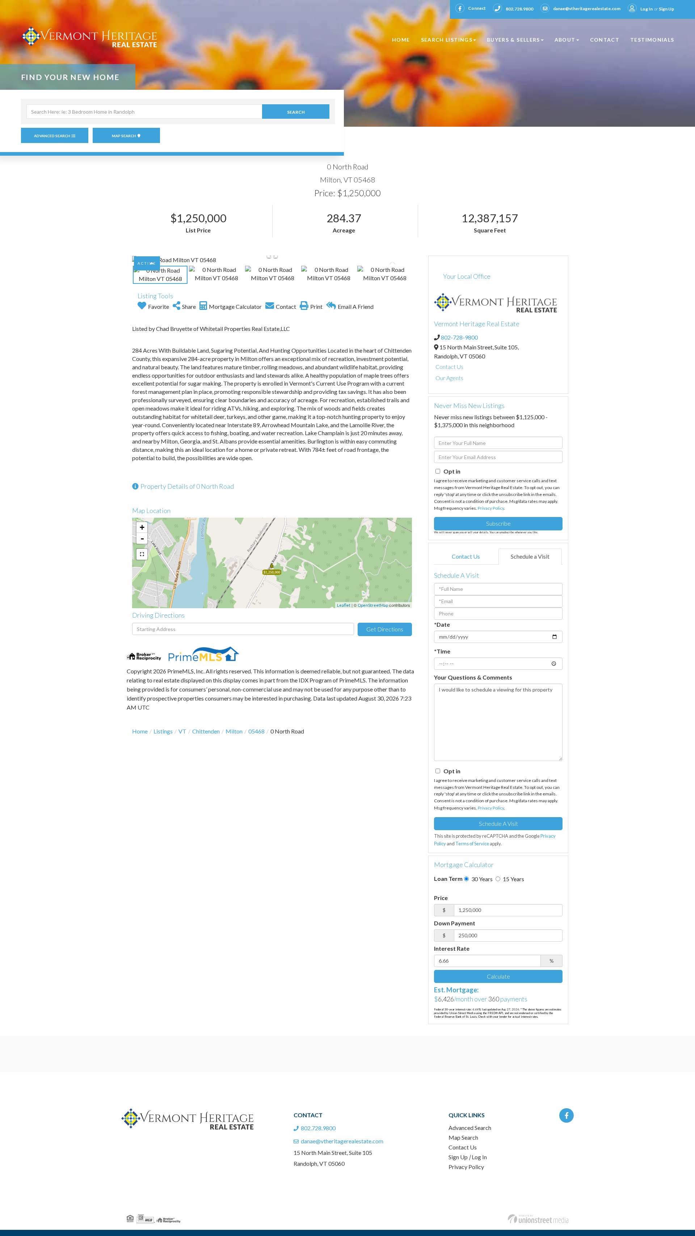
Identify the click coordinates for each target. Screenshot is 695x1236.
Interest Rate (451, 948)
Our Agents (449, 377)
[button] (295, 111)
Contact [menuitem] (605, 40)
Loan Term (448, 878)
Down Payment (454, 923)
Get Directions (384, 629)
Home (140, 731)
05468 (256, 731)
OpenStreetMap (373, 605)
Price (441, 897)
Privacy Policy (491, 508)
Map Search (124, 136)
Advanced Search (52, 136)
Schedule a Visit (530, 556)
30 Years (481, 878)
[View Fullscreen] (141, 554)
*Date (442, 624)
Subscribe (498, 523)
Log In (646, 9)
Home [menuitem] (401, 40)
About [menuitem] (565, 40)
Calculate (498, 976)
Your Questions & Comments (473, 677)
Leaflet (343, 605)
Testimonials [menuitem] (652, 40)
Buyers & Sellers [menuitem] (513, 40)
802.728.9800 (519, 9)
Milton (234, 731)
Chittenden (206, 731)
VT (182, 731)
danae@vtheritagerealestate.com (586, 8)
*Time (442, 651)
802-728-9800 (459, 337)
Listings (163, 731)
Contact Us (449, 366)
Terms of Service (472, 843)
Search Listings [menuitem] (446, 40)
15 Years (513, 878)
